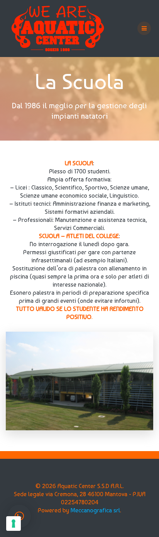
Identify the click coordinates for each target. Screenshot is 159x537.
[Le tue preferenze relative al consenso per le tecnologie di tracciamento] (13, 523)
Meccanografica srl (95, 510)
